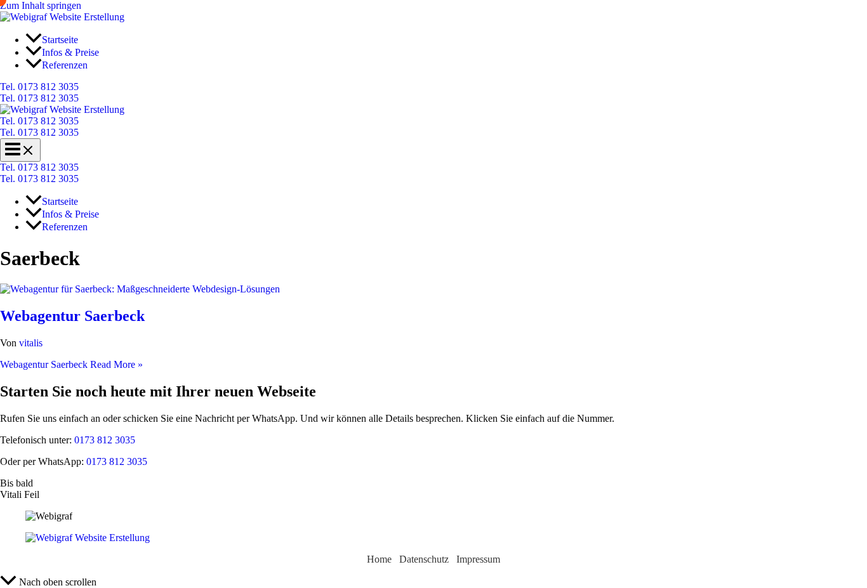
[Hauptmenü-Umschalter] (20, 150)
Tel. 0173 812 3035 (39, 98)
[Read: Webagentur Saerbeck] (140, 289)
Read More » (71, 364)
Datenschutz (424, 559)
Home (379, 559)
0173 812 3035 (103, 439)
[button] (433, 87)
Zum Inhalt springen (40, 5)
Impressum (478, 559)
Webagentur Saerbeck (72, 316)
